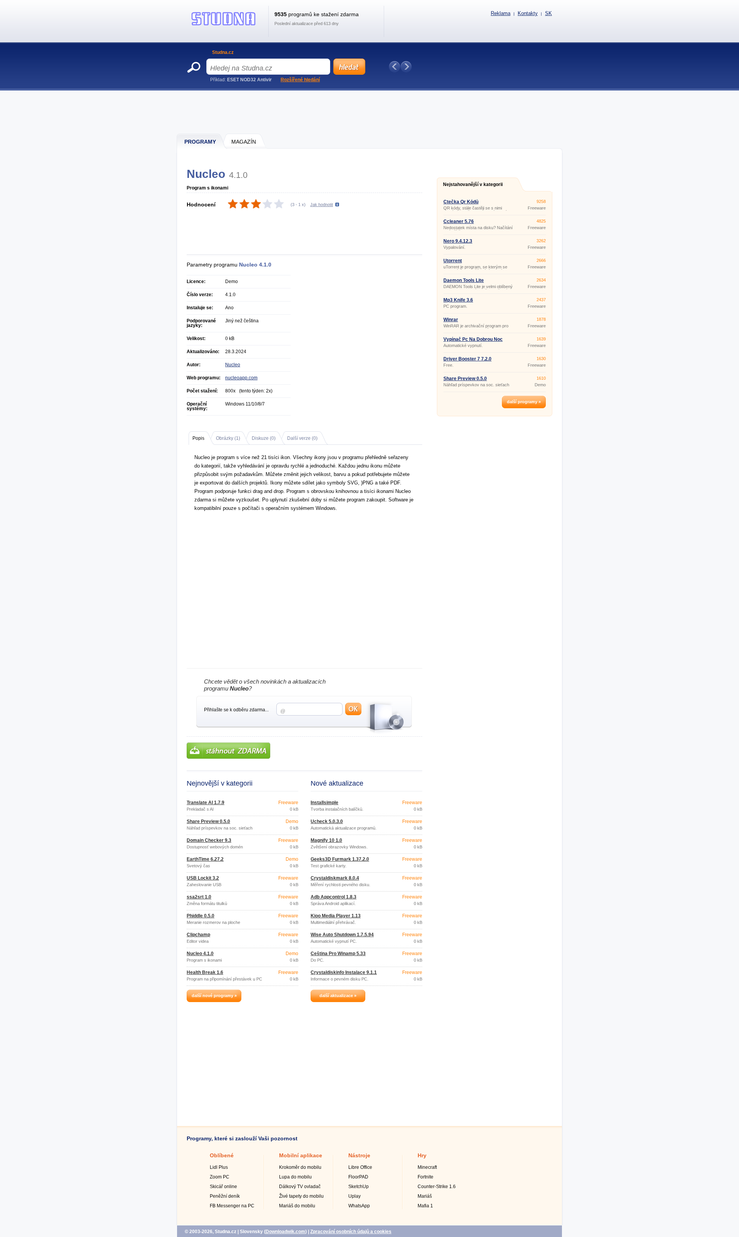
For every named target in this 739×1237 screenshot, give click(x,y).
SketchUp (358, 1186)
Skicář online (223, 1186)
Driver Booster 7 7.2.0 (467, 359)
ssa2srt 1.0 (199, 897)
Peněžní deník (225, 1196)
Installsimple (324, 802)
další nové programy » (214, 995)
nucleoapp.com (241, 377)
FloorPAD (358, 1177)
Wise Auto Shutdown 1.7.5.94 (342, 934)
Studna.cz (223, 52)
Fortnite (425, 1177)
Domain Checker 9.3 (209, 840)
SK (548, 13)
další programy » (524, 401)
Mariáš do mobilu (297, 1206)
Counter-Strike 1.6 (437, 1186)
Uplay (354, 1196)
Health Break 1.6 (205, 972)
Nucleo (232, 364)
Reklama (500, 13)
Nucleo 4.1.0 (200, 953)
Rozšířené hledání (300, 79)
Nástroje (359, 1155)
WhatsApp (359, 1206)
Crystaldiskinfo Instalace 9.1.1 (344, 972)
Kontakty (528, 13)
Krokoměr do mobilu (300, 1167)
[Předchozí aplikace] (394, 66)
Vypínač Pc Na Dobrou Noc (473, 339)
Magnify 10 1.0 (326, 840)
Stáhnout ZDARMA (228, 751)
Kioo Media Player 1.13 (336, 916)
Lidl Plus (219, 1167)
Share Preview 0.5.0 (208, 821)
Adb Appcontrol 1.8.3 (333, 897)
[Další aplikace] (406, 66)
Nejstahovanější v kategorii (473, 184)
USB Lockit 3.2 (203, 878)
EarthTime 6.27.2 (205, 859)
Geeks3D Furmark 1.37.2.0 (340, 859)
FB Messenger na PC (232, 1206)
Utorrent (452, 260)
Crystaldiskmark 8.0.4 (335, 878)
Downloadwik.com (285, 1231)
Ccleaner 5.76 (458, 221)
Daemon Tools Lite (463, 280)
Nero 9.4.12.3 (457, 241)
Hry (422, 1155)
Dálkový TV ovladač (300, 1186)
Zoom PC (219, 1177)
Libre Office (360, 1167)
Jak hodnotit (321, 204)
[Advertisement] (370, 111)
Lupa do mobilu (295, 1177)
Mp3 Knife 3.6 (458, 300)
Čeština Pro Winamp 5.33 (338, 953)
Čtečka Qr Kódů (460, 201)
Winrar (450, 319)
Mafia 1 (425, 1206)
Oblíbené (222, 1155)
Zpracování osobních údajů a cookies (350, 1231)
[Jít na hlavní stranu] (223, 25)
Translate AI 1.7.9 (205, 802)
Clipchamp (198, 934)
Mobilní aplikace (300, 1155)
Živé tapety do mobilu (301, 1196)
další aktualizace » (337, 995)
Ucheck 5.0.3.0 (327, 821)
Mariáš (425, 1196)
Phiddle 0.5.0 (200, 916)
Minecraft (427, 1167)
